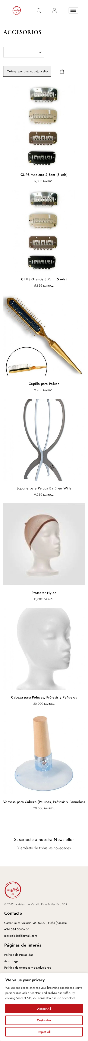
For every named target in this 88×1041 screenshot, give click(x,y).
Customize (44, 1020)
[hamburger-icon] (73, 10)
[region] (44, 1007)
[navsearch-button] (39, 11)
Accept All (44, 1009)
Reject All (44, 1032)
